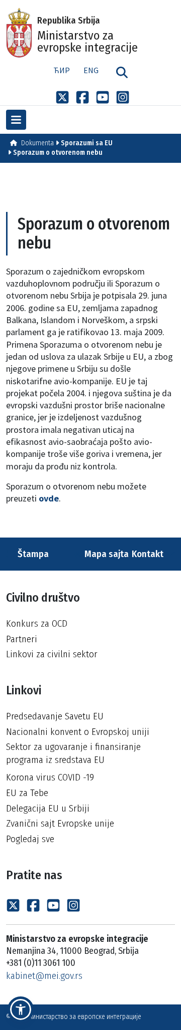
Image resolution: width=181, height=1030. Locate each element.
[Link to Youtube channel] (103, 96)
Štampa (32, 554)
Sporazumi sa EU (87, 143)
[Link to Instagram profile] (123, 96)
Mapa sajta (105, 554)
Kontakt (148, 554)
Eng (91, 70)
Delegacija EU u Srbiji (47, 808)
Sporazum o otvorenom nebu (58, 152)
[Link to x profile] (62, 96)
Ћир (61, 70)
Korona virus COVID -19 (50, 777)
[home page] (13, 143)
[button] (20, 1009)
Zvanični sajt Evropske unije (60, 823)
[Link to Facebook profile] (82, 96)
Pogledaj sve (30, 839)
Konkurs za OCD (36, 623)
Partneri (21, 639)
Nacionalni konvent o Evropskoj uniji (77, 731)
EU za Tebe (27, 793)
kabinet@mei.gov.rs (44, 975)
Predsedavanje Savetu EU (55, 716)
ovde (49, 498)
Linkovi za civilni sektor (52, 654)
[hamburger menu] (16, 120)
